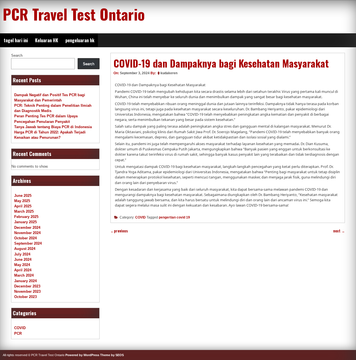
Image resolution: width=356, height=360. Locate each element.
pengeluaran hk (79, 40)
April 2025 (22, 206)
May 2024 (22, 265)
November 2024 (27, 233)
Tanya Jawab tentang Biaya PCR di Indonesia (53, 127)
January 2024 (25, 281)
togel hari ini (16, 40)
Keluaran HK (46, 40)
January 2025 (25, 222)
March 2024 (24, 275)
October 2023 (25, 297)
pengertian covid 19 (174, 217)
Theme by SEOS (112, 355)
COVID (140, 217)
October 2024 (25, 238)
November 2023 (27, 291)
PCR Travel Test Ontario (74, 14)
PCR (18, 333)
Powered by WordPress (82, 355)
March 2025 (24, 211)
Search (17, 55)
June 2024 (22, 259)
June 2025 (22, 195)
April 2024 (22, 270)
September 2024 (28, 243)
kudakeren (168, 73)
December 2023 (27, 286)
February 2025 (26, 217)
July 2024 (22, 254)
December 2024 (27, 227)
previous (119, 231)
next (339, 231)
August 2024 (24, 249)
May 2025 (22, 201)
